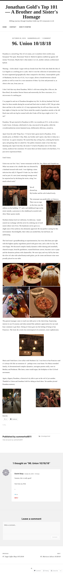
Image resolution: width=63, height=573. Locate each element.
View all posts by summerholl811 (13, 440)
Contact (13, 27)
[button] (13, 274)
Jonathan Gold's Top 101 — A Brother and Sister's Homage (31, 12)
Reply (16, 498)
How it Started (25, 27)
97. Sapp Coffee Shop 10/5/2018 (13, 555)
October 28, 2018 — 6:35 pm (31, 473)
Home (5, 27)
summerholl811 (34, 38)
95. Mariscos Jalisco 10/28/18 (50, 555)
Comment (54, 537)
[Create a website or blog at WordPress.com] (31, 568)
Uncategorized (45, 436)
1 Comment (46, 38)
